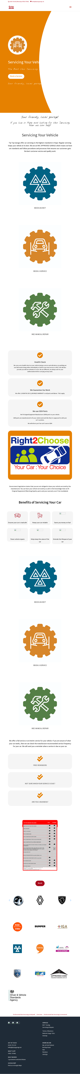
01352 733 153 (12, 1045)
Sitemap (44, 1036)
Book (40, 883)
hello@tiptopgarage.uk (14, 1048)
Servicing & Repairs (48, 1027)
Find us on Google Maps (15, 1066)
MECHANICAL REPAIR (40, 334)
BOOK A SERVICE (40, 271)
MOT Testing (46, 1025)
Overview (39, 1015)
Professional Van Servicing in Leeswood (55, 1015)
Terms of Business (47, 1031)
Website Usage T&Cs (48, 1033)
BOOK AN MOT (40, 208)
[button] (70, 900)
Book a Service (16, 76)
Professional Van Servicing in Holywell (24, 1015)
